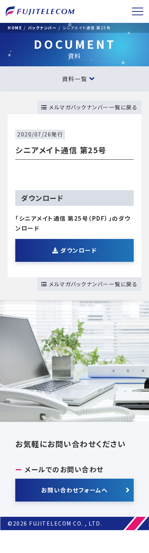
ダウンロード (78, 250)
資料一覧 (74, 79)
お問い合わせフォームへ (74, 490)
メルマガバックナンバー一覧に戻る (92, 107)
